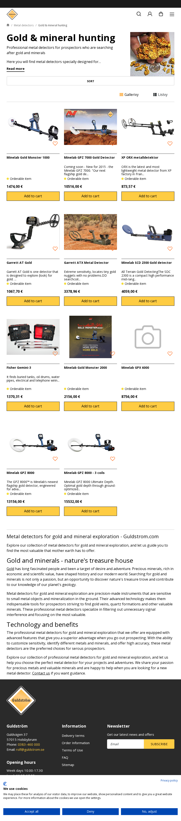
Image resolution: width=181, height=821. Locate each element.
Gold (10, 568)
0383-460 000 (29, 744)
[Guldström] (12, 14)
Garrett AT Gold (19, 262)
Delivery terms (73, 735)
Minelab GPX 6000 (135, 367)
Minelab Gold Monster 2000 (85, 367)
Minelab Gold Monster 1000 (28, 157)
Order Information (76, 743)
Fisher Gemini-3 (19, 367)
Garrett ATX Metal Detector (86, 262)
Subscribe (159, 744)
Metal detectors (24, 25)
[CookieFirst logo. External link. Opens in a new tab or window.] (5, 784)
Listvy (163, 94)
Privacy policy (169, 780)
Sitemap (68, 764)
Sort (90, 81)
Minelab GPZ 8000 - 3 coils (84, 473)
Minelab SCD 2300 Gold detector (146, 262)
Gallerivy (131, 94)
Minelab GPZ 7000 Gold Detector (89, 157)
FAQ (65, 757)
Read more (16, 69)
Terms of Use (72, 750)
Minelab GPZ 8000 (20, 473)
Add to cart (33, 196)
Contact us (41, 673)
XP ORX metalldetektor (139, 157)
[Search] (138, 13)
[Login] (149, 13)
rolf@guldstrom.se (30, 749)
